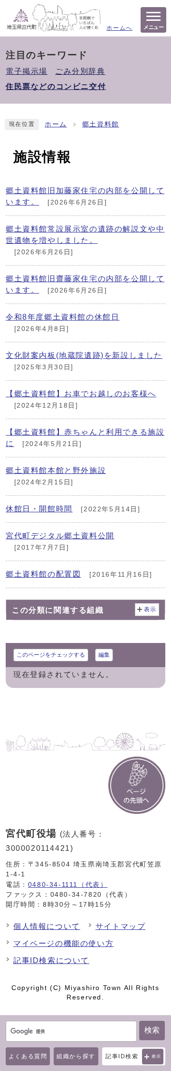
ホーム (56, 124)
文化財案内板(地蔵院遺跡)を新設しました (84, 355)
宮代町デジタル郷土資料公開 (60, 536)
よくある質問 (28, 1056)
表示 (157, 1056)
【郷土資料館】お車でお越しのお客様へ (81, 394)
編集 (104, 655)
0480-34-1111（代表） (68, 884)
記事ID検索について (51, 960)
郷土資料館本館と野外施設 (56, 470)
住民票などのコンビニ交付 (56, 86)
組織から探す (76, 1056)
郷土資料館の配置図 (43, 574)
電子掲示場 (27, 71)
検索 (152, 1030)
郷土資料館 (100, 124)
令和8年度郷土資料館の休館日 (62, 317)
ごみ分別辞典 (80, 71)
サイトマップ (120, 926)
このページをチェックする (51, 655)
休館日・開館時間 (39, 509)
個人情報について (46, 926)
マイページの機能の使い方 (63, 943)
